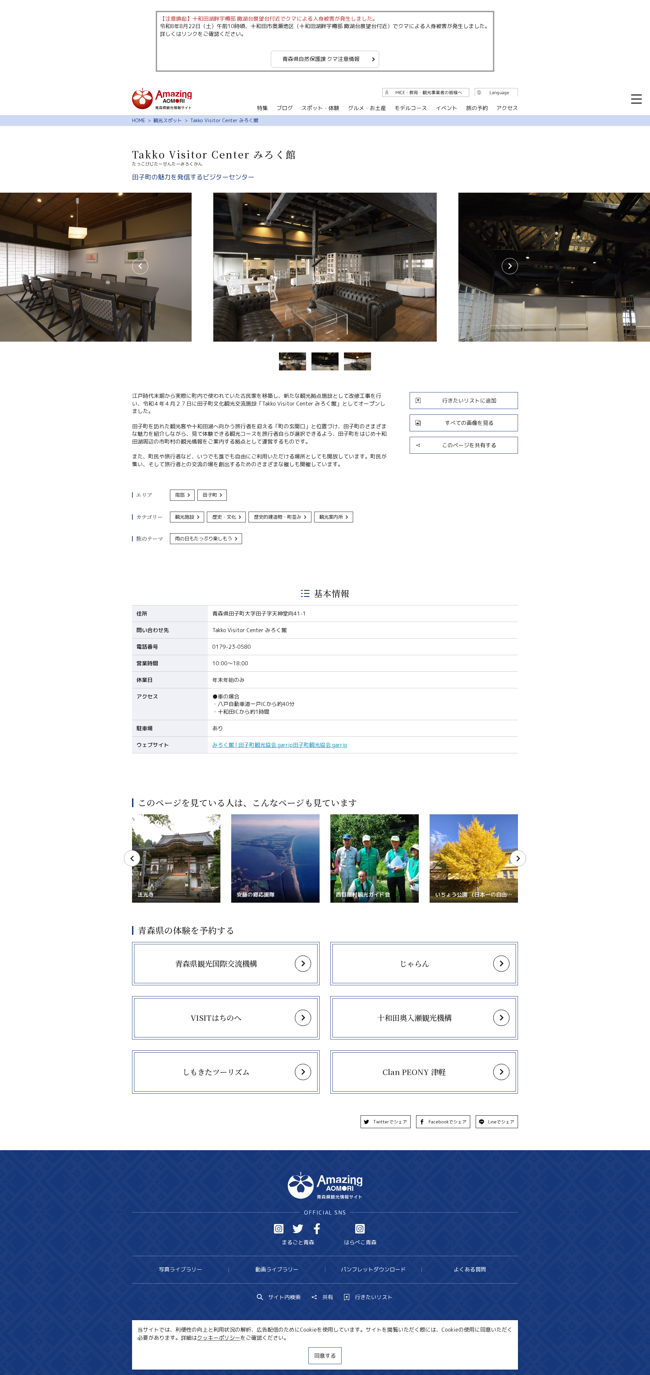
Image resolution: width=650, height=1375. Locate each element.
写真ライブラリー (180, 1269)
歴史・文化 (224, 517)
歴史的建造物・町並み (277, 517)
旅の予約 (477, 108)
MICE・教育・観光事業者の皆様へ (279, 1349)
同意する (325, 1355)
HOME (138, 120)
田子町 (210, 495)
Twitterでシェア (390, 1122)
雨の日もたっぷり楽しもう (203, 538)
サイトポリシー (350, 1349)
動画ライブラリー (277, 1269)
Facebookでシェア (448, 1122)
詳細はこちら (148, 817)
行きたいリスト (374, 1297)
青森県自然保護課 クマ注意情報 (321, 59)
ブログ (284, 108)
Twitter (297, 1228)
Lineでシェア (501, 1122)
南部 (180, 495)
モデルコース (410, 108)
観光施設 (184, 517)
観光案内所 (331, 517)
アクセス (507, 108)
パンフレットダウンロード (373, 1269)
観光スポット (167, 120)
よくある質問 (470, 1269)
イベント (446, 108)
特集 (262, 108)
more (139, 945)
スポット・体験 (320, 108)
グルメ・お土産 (367, 108)
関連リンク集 (396, 1349)
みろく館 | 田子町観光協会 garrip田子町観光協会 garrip (279, 745)
